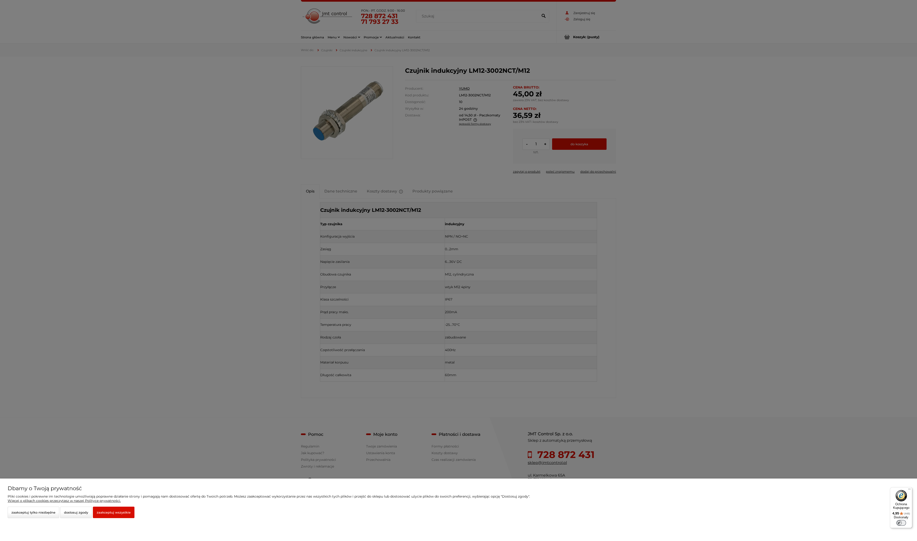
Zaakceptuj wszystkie (114, 512)
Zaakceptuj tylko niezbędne (33, 512)
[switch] (901, 523)
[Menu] (909, 490)
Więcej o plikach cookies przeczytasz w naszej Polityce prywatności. (64, 501)
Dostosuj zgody (76, 512)
